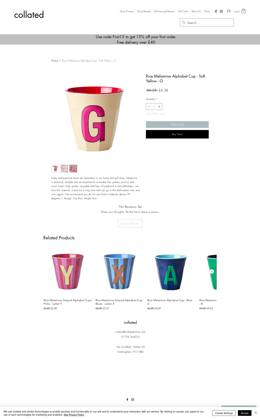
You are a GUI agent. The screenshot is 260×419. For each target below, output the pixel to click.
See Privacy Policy (74, 414)
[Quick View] (68, 271)
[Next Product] (212, 271)
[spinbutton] (154, 106)
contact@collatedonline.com (130, 332)
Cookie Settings (224, 413)
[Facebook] (216, 11)
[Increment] (159, 106)
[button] (143, 11)
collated (29, 14)
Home (54, 61)
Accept (245, 413)
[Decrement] (148, 106)
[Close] (256, 413)
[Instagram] (221, 11)
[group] (130, 279)
